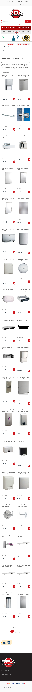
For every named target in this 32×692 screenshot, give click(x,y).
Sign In (12, 4)
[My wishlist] (14, 24)
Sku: (3, 96)
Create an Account (19, 4)
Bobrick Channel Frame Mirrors (7, 168)
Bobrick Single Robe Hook (23, 135)
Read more (6, 72)
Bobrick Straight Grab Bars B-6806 (8, 106)
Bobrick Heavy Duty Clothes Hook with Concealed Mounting (22, 505)
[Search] (28, 21)
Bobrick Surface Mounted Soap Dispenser (23, 440)
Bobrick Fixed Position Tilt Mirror (23, 168)
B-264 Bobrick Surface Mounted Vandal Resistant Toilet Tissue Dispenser (8, 348)
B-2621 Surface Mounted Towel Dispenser (8, 230)
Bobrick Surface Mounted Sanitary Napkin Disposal (23, 76)
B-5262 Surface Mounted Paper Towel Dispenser (8, 260)
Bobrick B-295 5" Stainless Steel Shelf (23, 535)
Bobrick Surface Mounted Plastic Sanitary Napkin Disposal (23, 473)
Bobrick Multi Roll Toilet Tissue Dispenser (8, 76)
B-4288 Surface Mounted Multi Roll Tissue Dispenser (23, 348)
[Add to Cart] (14, 99)
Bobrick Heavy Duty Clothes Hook (7, 505)
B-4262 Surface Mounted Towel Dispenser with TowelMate (23, 230)
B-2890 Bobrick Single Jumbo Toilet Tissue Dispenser (22, 260)
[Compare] (10, 24)
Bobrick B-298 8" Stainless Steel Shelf (23, 565)
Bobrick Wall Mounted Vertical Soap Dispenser (23, 410)
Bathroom (10, 44)
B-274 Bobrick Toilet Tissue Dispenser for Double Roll (8, 319)
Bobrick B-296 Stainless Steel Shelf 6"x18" (8, 565)
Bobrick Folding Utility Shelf (7, 535)
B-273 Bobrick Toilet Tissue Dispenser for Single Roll (23, 290)
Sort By (17, 51)
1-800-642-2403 (9, 1)
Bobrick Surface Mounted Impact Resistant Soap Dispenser (8, 473)
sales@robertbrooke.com (22, 1)
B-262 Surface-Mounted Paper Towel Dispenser (23, 378)
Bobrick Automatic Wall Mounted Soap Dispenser (8, 410)
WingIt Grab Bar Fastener (23, 105)
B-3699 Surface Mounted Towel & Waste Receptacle (8, 378)
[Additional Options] (6, 641)
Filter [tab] (3, 50)
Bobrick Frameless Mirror (23, 198)
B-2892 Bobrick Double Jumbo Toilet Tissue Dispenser (7, 290)
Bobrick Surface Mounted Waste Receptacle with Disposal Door (23, 593)
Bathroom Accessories (23, 44)
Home (2, 44)
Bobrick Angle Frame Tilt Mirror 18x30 (8, 199)
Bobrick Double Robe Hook (7, 136)
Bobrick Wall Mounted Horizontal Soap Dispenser (8, 440)
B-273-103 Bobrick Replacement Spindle (22, 319)
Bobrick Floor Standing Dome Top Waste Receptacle (7, 593)
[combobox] (13, 21)
